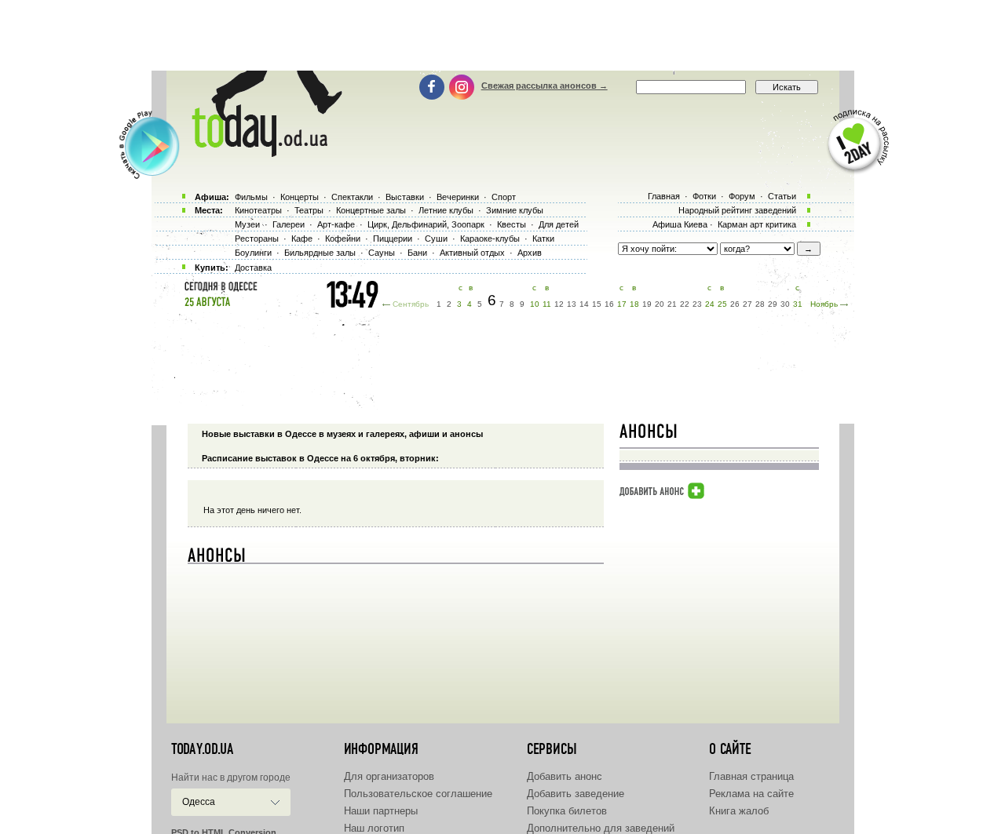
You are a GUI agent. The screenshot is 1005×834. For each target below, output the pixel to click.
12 (559, 304)
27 (747, 304)
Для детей (559, 224)
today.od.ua (202, 749)
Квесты (511, 224)
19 (647, 304)
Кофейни (342, 238)
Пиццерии (392, 238)
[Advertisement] (502, 35)
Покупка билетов (567, 811)
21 (672, 304)
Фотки (704, 196)
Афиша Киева (679, 224)
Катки (543, 238)
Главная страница (751, 776)
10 (534, 304)
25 (722, 304)
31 (797, 304)
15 (596, 304)
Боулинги (253, 252)
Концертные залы (371, 210)
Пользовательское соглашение (418, 793)
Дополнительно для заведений (600, 828)
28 (760, 304)
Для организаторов (389, 776)
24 (709, 304)
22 (684, 304)
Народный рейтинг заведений (737, 210)
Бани (417, 252)
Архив (529, 252)
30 (785, 304)
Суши (436, 238)
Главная (664, 196)
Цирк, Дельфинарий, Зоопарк (425, 224)
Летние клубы (445, 210)
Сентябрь (411, 304)
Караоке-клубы (490, 238)
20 (659, 304)
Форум (742, 196)
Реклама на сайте (751, 793)
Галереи (288, 224)
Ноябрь (824, 304)
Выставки (405, 197)
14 (584, 304)
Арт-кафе (336, 224)
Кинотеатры (258, 210)
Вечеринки (458, 197)
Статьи (782, 196)
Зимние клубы (514, 210)
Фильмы (251, 197)
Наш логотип (374, 828)
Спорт (504, 197)
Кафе (301, 238)
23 (697, 304)
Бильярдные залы (320, 252)
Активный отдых (472, 252)
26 (735, 304)
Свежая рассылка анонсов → (544, 85)
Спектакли (352, 197)
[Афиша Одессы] (259, 153)
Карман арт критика (757, 224)
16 (609, 304)
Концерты (299, 197)
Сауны (381, 252)
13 (571, 304)
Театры (308, 210)
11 (547, 304)
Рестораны (257, 238)
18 (634, 304)
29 (772, 304)
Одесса (198, 801)
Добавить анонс (564, 776)
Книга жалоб (739, 811)
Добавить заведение (575, 793)
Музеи (247, 224)
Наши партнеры (381, 811)
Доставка (253, 267)
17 (622, 304)
